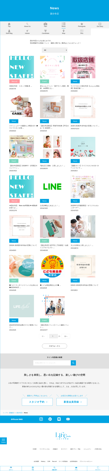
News (64, 26)
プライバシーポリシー (86, 461)
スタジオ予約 (37, 401)
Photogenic (82, 26)
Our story (100, 26)
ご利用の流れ (98, 449)
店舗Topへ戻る (54, 346)
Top (9, 26)
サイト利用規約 (63, 461)
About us (27, 26)
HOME (34, 449)
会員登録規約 (73, 461)
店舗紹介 (55, 449)
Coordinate (45, 33)
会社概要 (36, 461)
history (43, 461)
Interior (27, 33)
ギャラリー (64, 449)
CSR (48, 461)
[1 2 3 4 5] (53, 336)
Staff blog (9, 33)
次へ (65, 336)
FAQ (81, 33)
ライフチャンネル (45, 449)
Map (63, 33)
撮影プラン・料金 (75, 449)
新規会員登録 (71, 401)
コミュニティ (87, 449)
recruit (54, 461)
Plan (45, 26)
